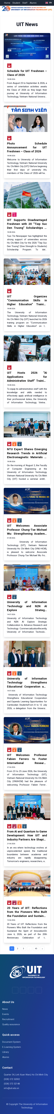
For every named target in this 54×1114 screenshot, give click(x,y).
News (5, 1009)
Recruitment (8, 1019)
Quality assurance (11, 1024)
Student (16, 3)
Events (5, 1014)
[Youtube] (23, 990)
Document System (11, 1042)
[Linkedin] (39, 990)
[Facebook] (15, 990)
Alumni (33, 3)
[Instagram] (31, 990)
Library (5, 1052)
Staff (24, 3)
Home (7, 3)
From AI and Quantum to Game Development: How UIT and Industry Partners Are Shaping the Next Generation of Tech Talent (27, 839)
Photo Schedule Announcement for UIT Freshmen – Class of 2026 (27, 147)
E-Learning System (11, 1047)
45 (36, 948)
